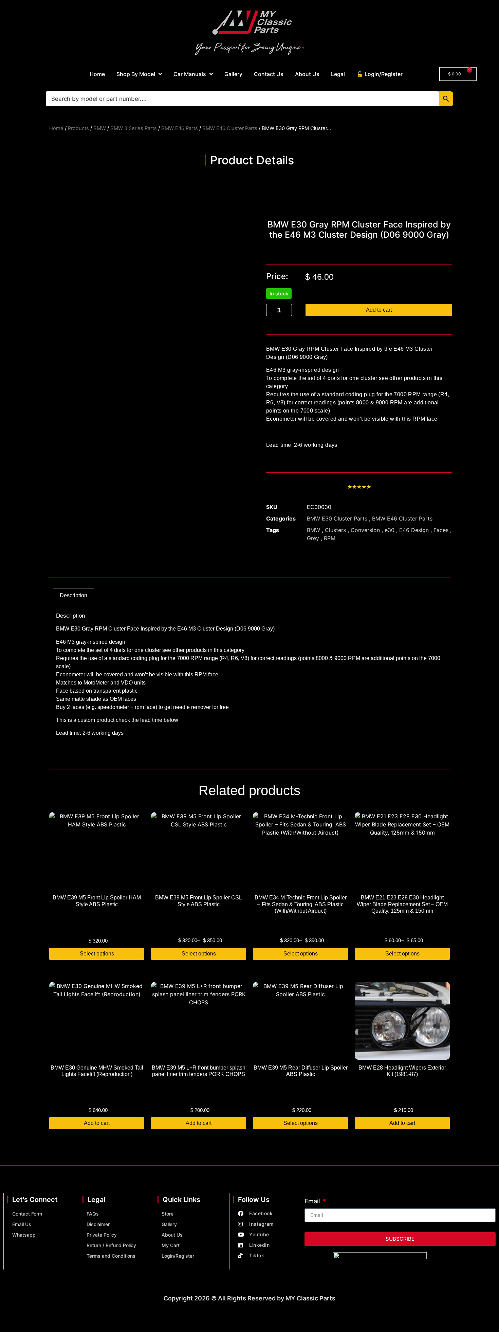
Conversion (365, 530)
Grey (313, 538)
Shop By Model (135, 74)
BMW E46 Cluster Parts (229, 128)
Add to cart (379, 310)
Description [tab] (73, 595)
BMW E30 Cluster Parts (337, 518)
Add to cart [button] (97, 1123)
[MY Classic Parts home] (249, 32)
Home (97, 74)
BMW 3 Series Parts (133, 128)
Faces (440, 530)
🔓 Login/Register (379, 74)
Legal (338, 74)
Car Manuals (189, 74)
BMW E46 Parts (179, 128)
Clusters (335, 530)
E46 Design (414, 530)
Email (312, 1201)
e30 (389, 530)
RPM (329, 538)
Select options (97, 953)
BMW (99, 128)
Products (78, 128)
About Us (307, 74)
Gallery (233, 74)
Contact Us (268, 74)
